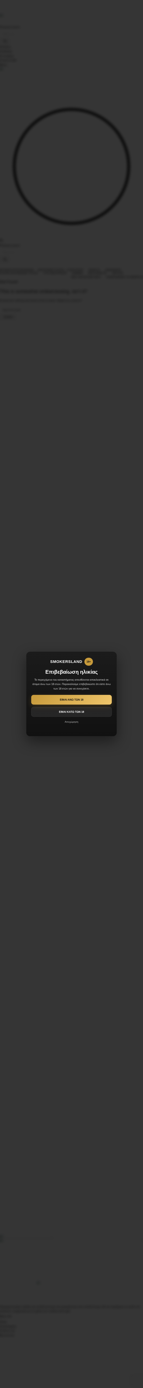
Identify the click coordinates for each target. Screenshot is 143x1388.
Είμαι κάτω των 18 (71, 711)
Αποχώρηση (71, 721)
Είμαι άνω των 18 (71, 699)
